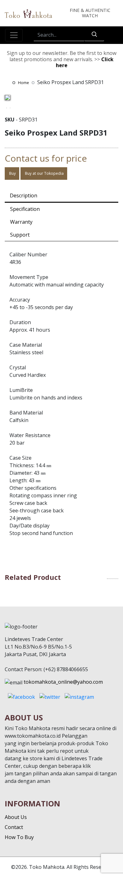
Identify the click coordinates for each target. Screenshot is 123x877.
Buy (12, 173)
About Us (16, 817)
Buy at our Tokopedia (44, 173)
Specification (25, 209)
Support (20, 234)
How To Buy (19, 837)
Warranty (21, 221)
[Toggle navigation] (14, 35)
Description (23, 195)
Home (23, 82)
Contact (14, 827)
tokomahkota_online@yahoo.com (63, 681)
